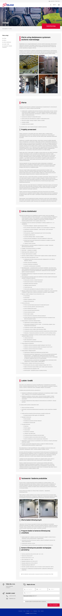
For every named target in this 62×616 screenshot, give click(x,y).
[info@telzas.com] (7, 598)
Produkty (27, 611)
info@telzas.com (12, 598)
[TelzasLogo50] (8, 5)
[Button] (50, 5)
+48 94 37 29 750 (12, 596)
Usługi (31, 611)
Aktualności (20, 611)
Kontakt (42, 611)
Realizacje (35, 611)
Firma (24, 611)
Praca (39, 611)
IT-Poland (34, 613)
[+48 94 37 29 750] (7, 596)
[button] (58, 4)
